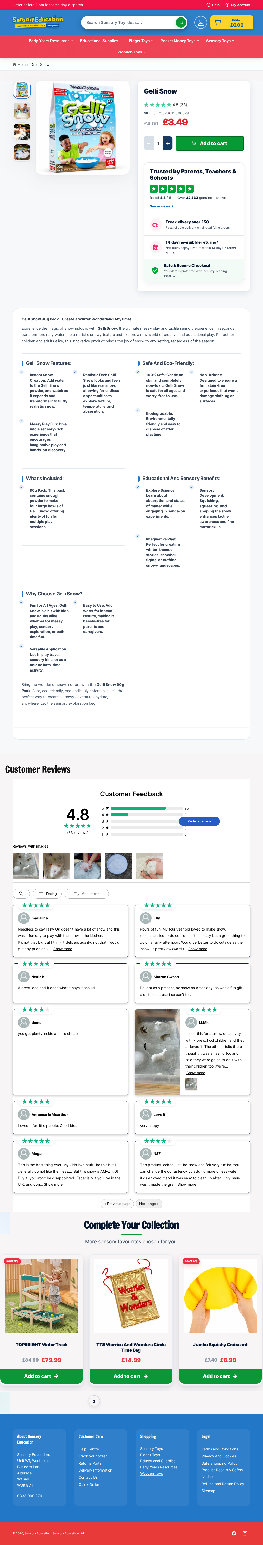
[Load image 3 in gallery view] (22, 132)
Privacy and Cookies (219, 1456)
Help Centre (89, 1449)
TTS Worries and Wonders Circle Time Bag (131, 1347)
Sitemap (208, 1490)
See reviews (161, 206)
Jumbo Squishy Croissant (220, 1344)
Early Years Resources (158, 1467)
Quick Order (89, 1484)
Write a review (199, 821)
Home (23, 64)
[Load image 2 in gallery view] (22, 111)
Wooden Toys (151, 1473)
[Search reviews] (21, 894)
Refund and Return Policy (223, 1484)
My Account (240, 5)
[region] (131, 1323)
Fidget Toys (150, 1454)
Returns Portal (90, 1463)
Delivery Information (95, 1470)
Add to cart (37, 1376)
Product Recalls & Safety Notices (222, 1473)
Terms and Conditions (220, 1449)
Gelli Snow (41, 64)
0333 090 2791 (30, 1496)
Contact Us (88, 1477)
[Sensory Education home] (41, 22)
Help (216, 5)
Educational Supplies (157, 1461)
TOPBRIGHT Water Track (42, 1344)
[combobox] (134, 22)
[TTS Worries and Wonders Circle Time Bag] (131, 1296)
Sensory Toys (151, 1448)
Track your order (93, 1456)
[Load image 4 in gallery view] (22, 152)
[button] (231, 22)
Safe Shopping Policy (220, 1463)
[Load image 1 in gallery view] (22, 89)
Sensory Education (38, 1533)
